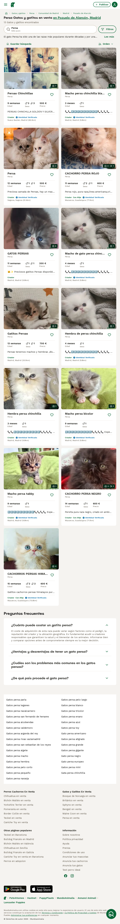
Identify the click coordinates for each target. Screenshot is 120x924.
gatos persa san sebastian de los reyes (28, 744)
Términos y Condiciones (52, 913)
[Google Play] (15, 889)
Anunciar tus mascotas (75, 856)
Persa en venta (70, 818)
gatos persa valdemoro (19, 727)
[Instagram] (72, 876)
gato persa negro (71, 756)
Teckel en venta (13, 818)
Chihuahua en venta (15, 796)
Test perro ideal (71, 869)
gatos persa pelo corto (19, 767)
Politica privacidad (72, 839)
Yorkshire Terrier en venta (18, 804)
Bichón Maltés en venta (17, 800)
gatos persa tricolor (72, 711)
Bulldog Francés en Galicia (19, 852)
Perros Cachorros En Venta (19, 791)
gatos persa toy (70, 727)
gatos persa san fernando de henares (27, 716)
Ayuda (65, 843)
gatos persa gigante (72, 750)
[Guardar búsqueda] (111, 914)
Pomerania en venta (15, 809)
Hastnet (31, 898)
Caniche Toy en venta (16, 822)
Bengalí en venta (71, 809)
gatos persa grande (72, 744)
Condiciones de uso (73, 852)
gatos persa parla (16, 699)
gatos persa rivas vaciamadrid (23, 739)
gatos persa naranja (17, 778)
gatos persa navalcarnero (20, 711)
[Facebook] (65, 876)
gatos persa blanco (72, 705)
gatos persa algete (17, 750)
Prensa (66, 848)
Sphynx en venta (71, 804)
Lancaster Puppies (14, 902)
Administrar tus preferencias (24, 915)
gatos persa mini (70, 767)
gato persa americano (73, 733)
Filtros (109, 29)
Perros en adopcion (15, 861)
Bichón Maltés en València (18, 843)
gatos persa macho (17, 756)
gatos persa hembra (17, 761)
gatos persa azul (70, 722)
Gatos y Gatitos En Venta (76, 791)
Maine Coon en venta (74, 813)
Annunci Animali (87, 898)
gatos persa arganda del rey (22, 733)
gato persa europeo (72, 761)
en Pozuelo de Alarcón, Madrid (77, 18)
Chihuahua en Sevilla (16, 848)
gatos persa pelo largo (74, 699)
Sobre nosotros (71, 834)
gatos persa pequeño (18, 773)
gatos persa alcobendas (19, 722)
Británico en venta (72, 800)
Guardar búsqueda (20, 44)
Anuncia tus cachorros (75, 861)
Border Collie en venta (16, 813)
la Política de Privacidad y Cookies (80, 913)
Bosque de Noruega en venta (78, 796)
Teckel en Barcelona (15, 834)
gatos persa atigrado (73, 739)
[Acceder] (115, 4)
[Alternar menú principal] (5, 4)
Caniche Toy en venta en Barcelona (23, 856)
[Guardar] (52, 94)
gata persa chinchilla (73, 773)
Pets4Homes (16, 898)
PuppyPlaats (46, 898)
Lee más (109, 36)
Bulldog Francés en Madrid (19, 839)
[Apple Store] (41, 889)
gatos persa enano (71, 716)
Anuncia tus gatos (72, 865)
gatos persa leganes (17, 705)
